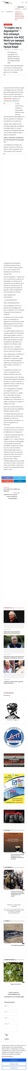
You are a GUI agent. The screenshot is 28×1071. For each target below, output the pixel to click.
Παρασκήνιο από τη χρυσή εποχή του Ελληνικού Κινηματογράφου (10, 495)
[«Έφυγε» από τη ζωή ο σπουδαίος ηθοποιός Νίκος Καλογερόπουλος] (14, 616)
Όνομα (6, 1005)
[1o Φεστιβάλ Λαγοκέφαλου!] (13, 933)
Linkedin (20, 481)
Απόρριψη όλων (14, 1068)
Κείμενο (6, 1023)
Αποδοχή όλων (14, 1060)
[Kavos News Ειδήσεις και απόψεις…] (7, 2)
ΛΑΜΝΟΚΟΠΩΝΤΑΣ (10, 959)
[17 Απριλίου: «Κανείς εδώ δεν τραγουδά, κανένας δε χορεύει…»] (14, 666)
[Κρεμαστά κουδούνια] (13, 972)
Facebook (7, 477)
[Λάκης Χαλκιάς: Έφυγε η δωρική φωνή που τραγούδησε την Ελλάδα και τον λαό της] (14, 641)
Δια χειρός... (8, 830)
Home (2, 11)
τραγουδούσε (7, 98)
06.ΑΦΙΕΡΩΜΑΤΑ (9, 11)
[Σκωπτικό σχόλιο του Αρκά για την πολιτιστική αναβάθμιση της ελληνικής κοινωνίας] (13, 842)
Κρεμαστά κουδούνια (16, 984)
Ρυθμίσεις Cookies (14, 1064)
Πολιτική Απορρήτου (7, 1056)
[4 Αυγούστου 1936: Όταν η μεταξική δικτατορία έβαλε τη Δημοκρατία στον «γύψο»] (13, 879)
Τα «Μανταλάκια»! (9, 693)
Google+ (7, 481)
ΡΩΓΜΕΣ (7, 921)
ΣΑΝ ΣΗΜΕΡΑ (8, 867)
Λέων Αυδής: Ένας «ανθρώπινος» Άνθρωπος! (12, 489)
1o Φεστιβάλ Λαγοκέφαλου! (17, 945)
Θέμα (6, 1017)
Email (6, 1011)
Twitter (19, 477)
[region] (14, 1056)
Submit (6, 1039)
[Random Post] (22, 2)
